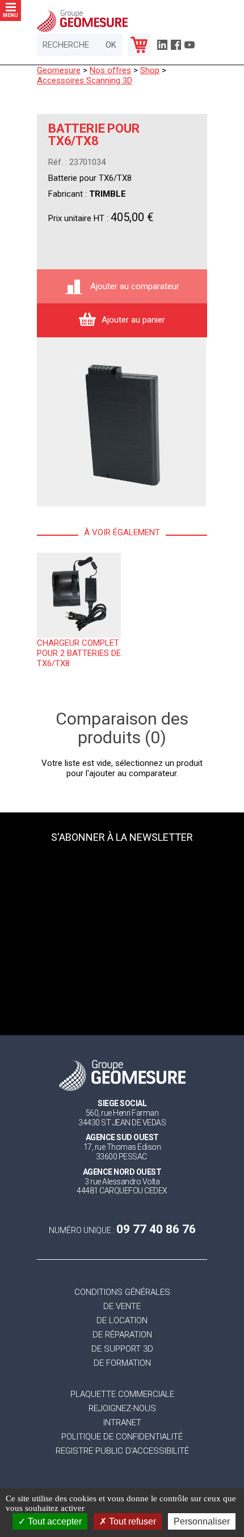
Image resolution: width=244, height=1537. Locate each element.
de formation (122, 1363)
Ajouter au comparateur (133, 286)
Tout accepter (54, 1521)
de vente (122, 1306)
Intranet (122, 1423)
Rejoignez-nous (122, 1408)
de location (122, 1320)
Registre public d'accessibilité (122, 1451)
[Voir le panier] (139, 44)
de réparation (122, 1335)
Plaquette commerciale (122, 1394)
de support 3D (122, 1349)
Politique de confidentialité (122, 1437)
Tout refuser (131, 1521)
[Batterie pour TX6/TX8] (121, 421)
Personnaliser (202, 1521)
